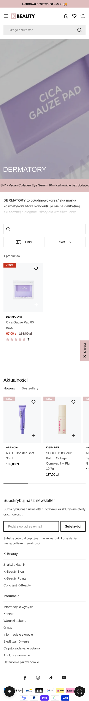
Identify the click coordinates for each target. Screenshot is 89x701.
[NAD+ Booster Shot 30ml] (22, 419)
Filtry (28, 242)
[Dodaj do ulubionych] (36, 268)
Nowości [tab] (9, 388)
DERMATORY (14, 316)
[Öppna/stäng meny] (6, 16)
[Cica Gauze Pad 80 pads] (23, 287)
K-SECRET (52, 447)
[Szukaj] (79, 30)
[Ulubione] (74, 16)
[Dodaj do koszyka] (36, 304)
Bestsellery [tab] (30, 388)
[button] (44, 205)
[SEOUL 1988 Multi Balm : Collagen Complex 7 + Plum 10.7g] (62, 419)
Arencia (12, 447)
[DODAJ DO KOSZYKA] (33, 435)
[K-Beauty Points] (9, 691)
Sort (62, 242)
